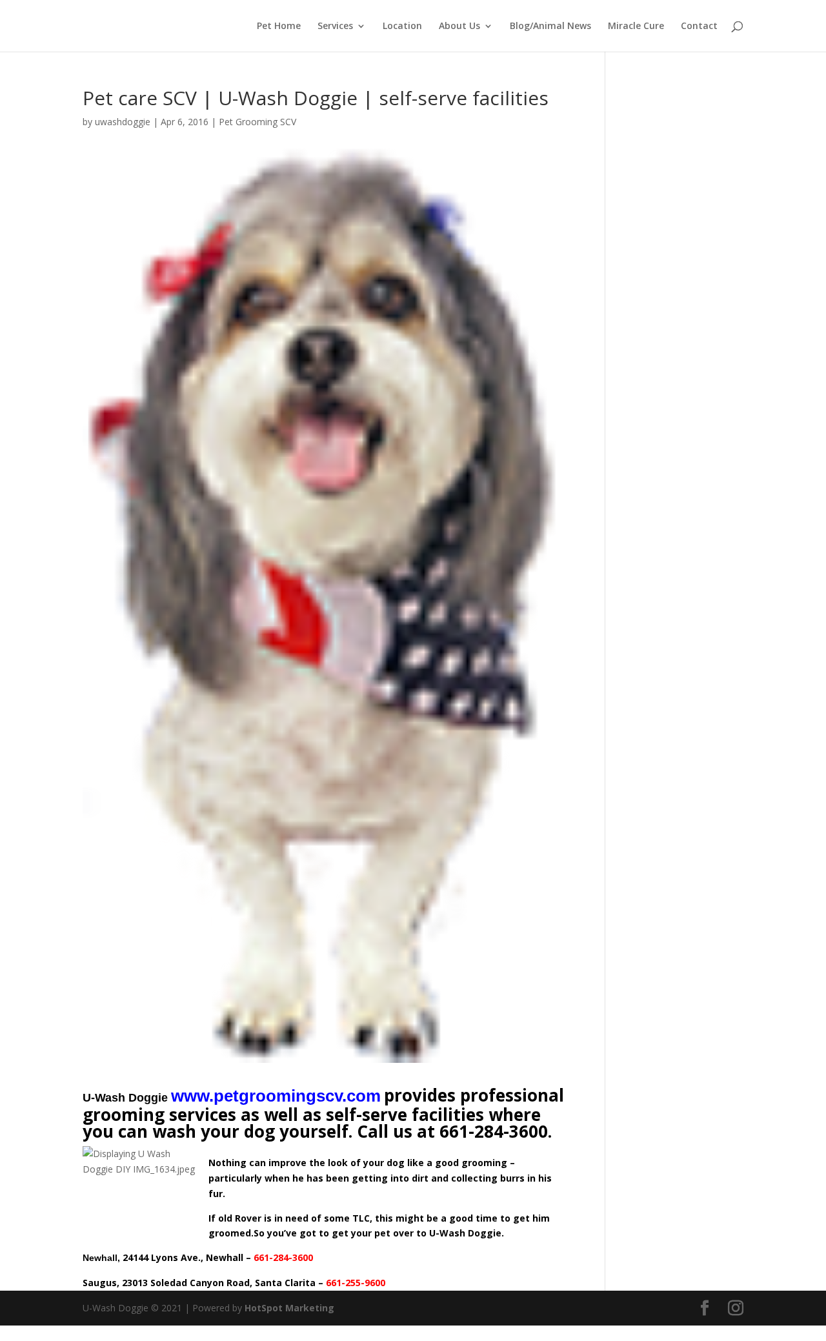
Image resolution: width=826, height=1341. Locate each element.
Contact (699, 26)
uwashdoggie (122, 122)
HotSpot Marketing (289, 1308)
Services (335, 26)
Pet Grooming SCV (257, 122)
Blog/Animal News (550, 26)
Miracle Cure (636, 26)
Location (402, 26)
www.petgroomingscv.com (276, 1095)
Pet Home (279, 26)
